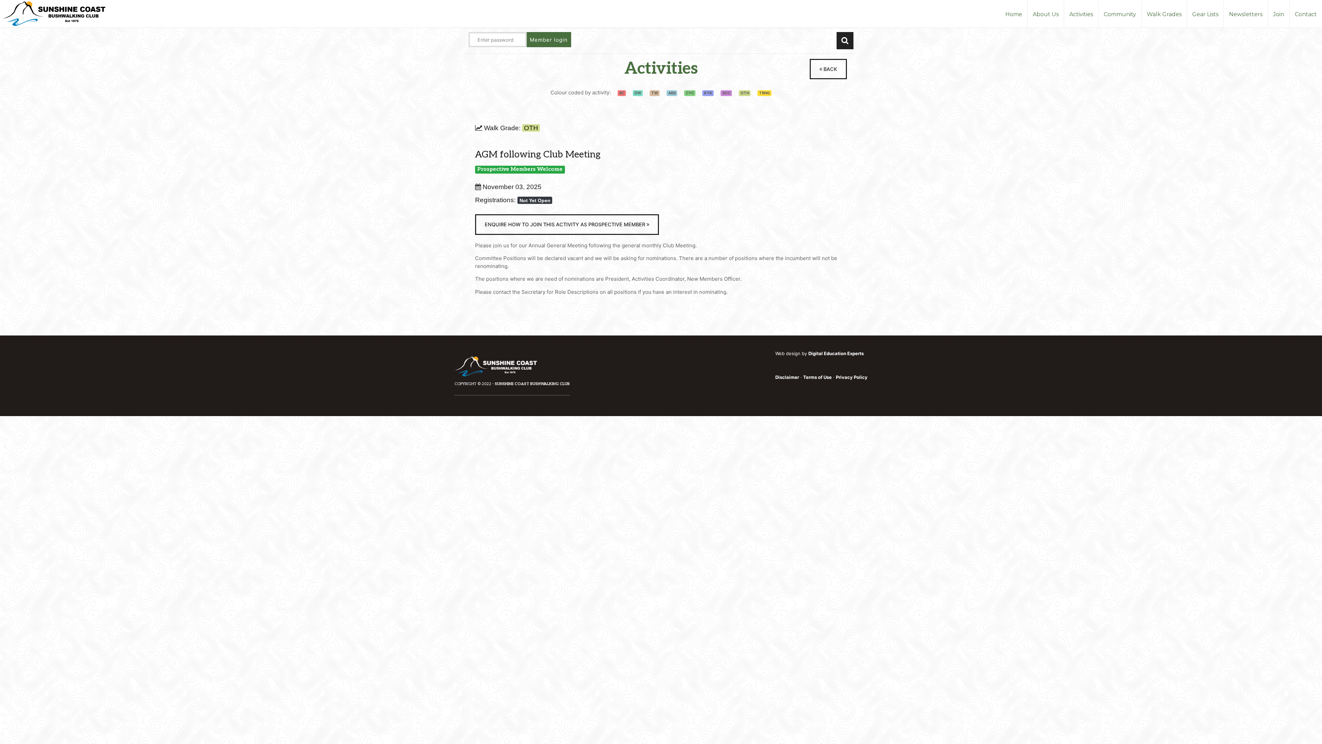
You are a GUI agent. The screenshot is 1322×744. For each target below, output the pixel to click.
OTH (745, 93)
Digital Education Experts (836, 353)
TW (654, 93)
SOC (726, 93)
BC (622, 93)
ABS (672, 93)
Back (829, 69)
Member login (549, 40)
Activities (661, 69)
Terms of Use (817, 377)
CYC (690, 93)
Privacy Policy (852, 377)
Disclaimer (787, 377)
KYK (708, 93)
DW (637, 93)
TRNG (764, 93)
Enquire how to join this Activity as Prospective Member (566, 224)
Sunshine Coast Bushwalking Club (532, 384)
